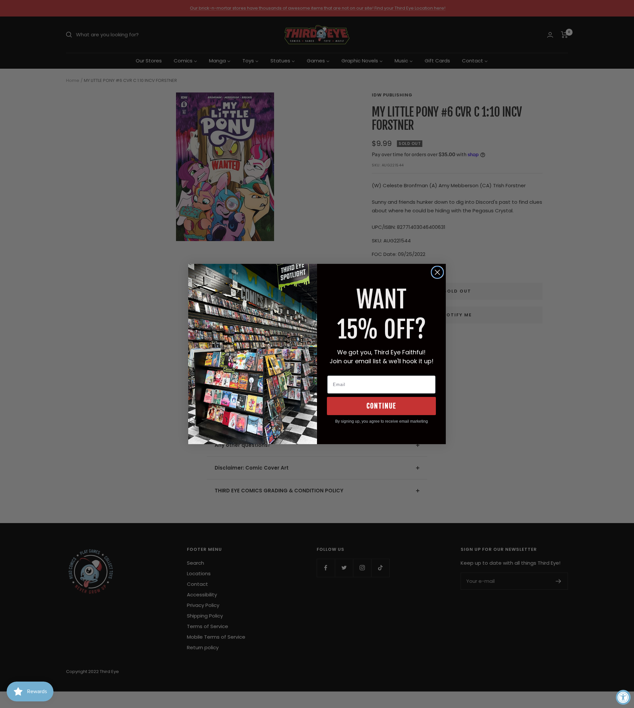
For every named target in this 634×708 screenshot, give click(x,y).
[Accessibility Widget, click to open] (623, 697)
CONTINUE (381, 406)
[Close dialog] (437, 272)
